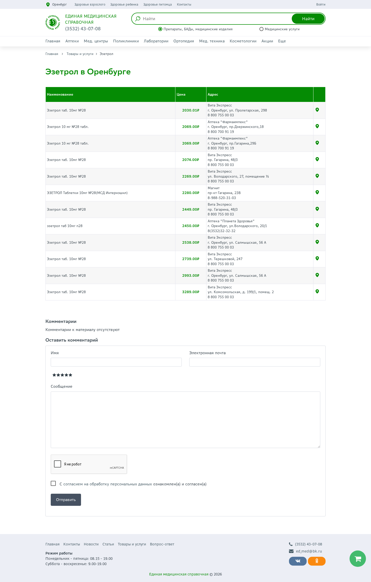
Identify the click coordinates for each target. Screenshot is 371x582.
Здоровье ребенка (124, 4)
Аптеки (72, 41)
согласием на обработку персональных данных (107, 484)
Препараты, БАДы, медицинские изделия (198, 29)
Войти (321, 4)
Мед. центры (96, 41)
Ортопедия (183, 41)
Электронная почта (207, 352)
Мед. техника (212, 41)
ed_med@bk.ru (309, 551)
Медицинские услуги (282, 29)
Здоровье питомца (157, 4)
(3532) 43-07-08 (308, 544)
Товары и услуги (80, 54)
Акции (267, 41)
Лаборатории (156, 41)
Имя (55, 352)
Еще (282, 41)
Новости (91, 544)
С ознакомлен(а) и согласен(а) (133, 484)
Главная (52, 41)
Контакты (184, 4)
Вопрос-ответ (162, 544)
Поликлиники (126, 41)
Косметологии (243, 41)
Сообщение (61, 386)
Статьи (108, 544)
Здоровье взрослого (89, 4)
